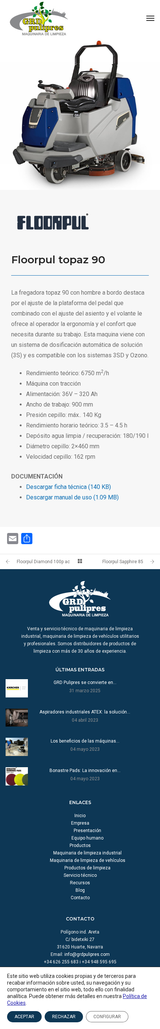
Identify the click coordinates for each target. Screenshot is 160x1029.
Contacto (80, 897)
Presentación (87, 830)
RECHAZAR (64, 1016)
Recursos (80, 882)
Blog (80, 890)
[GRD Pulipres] (39, 18)
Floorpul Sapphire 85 (122, 561)
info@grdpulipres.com (87, 954)
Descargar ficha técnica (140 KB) (68, 486)
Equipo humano (87, 838)
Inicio (80, 815)
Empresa (80, 823)
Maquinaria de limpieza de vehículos (87, 860)
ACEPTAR (24, 1016)
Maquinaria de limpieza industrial (87, 853)
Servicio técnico (80, 875)
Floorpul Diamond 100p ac (43, 561)
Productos (80, 845)
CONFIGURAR (107, 1016)
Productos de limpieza (87, 867)
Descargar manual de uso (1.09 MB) (72, 497)
